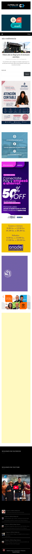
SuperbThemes (16, 552)
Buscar (4, 70)
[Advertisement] (16, 378)
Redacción (23, 59)
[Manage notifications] (4, 550)
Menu (28, 34)
